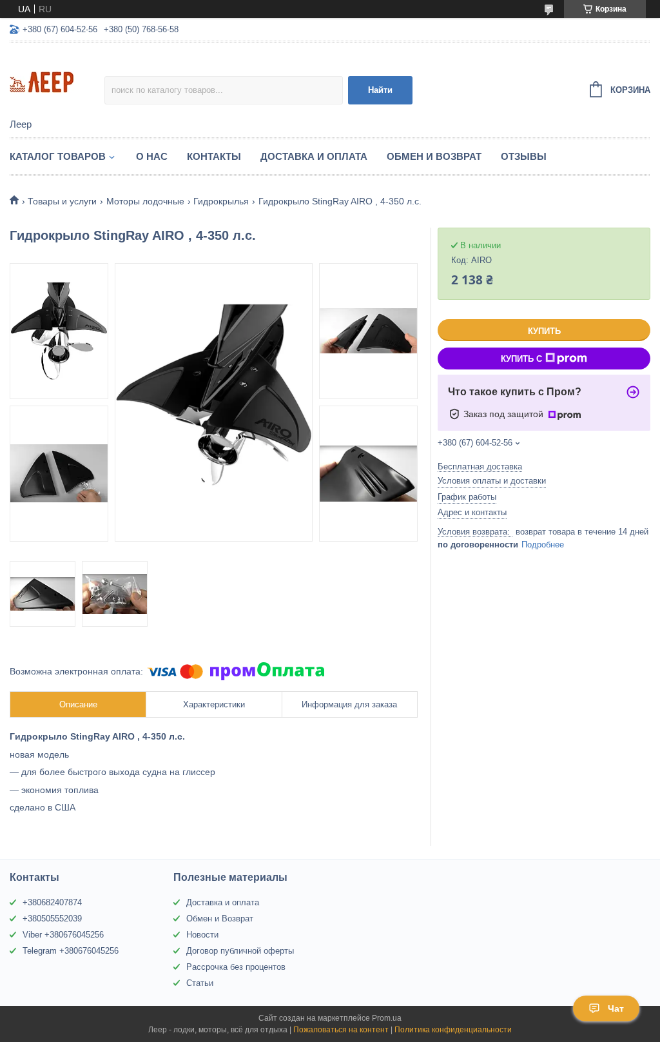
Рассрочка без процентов (236, 967)
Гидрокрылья (221, 201)
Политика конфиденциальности (453, 1029)
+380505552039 (52, 918)
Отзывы (524, 156)
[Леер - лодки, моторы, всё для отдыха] (57, 81)
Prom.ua (387, 1018)
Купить (544, 331)
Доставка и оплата (222, 902)
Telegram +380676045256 (71, 951)
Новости (202, 934)
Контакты (214, 156)
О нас (152, 156)
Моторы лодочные (145, 201)
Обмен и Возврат (434, 156)
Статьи (199, 983)
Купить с (521, 359)
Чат (616, 1008)
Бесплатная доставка (480, 466)
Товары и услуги (62, 201)
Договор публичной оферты (240, 951)
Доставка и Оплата (313, 156)
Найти (380, 90)
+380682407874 (52, 902)
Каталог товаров (58, 156)
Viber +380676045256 (63, 934)
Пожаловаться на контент (341, 1029)
